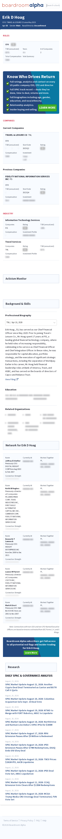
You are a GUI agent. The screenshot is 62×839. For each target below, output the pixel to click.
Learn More (47, 108)
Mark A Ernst (11, 605)
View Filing (10, 379)
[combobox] (52, 5)
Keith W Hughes (12, 488)
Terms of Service (10, 820)
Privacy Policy (27, 820)
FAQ (38, 820)
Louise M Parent (12, 572)
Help (44, 820)
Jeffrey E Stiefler (13, 461)
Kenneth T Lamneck (10, 540)
